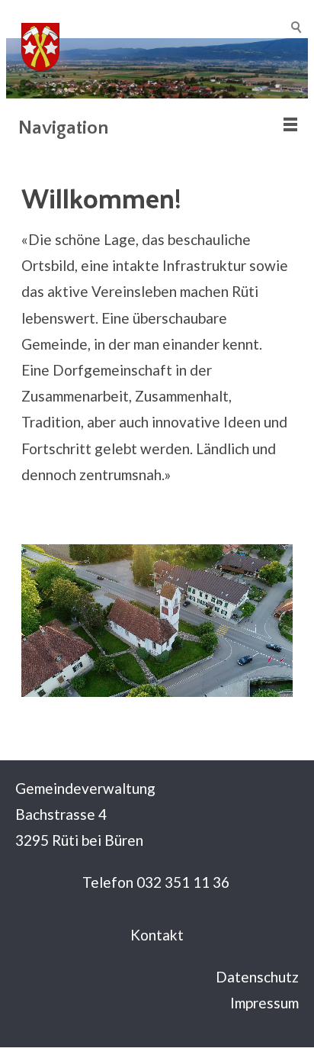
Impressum (264, 1002)
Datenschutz (257, 976)
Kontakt (157, 934)
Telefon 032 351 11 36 (155, 882)
